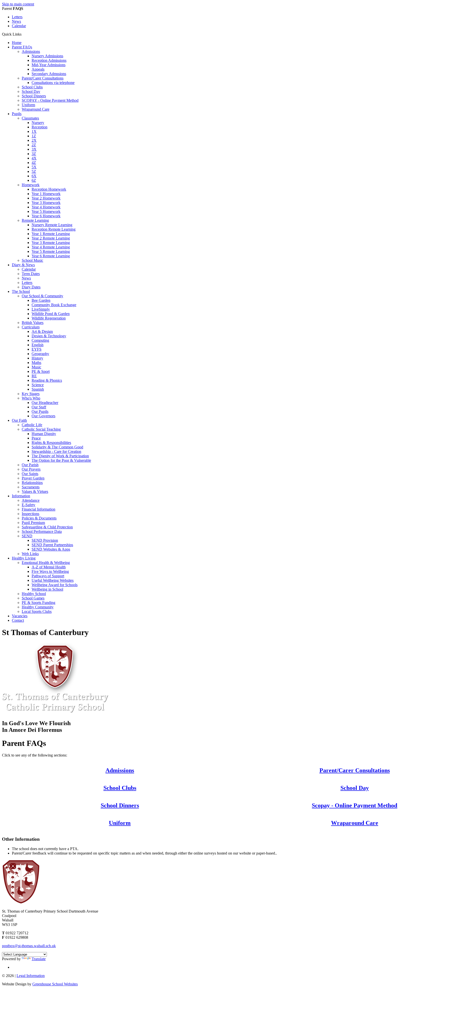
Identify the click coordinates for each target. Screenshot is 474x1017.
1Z (34, 136)
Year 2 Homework (46, 198)
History (37, 358)
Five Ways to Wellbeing (50, 571)
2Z (34, 145)
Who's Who (31, 398)
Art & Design (42, 331)
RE (34, 376)
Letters (17, 17)
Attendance (31, 500)
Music (36, 367)
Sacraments (31, 487)
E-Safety (28, 505)
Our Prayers (31, 469)
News (16, 21)
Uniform (28, 105)
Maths (36, 362)
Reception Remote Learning (54, 229)
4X (34, 158)
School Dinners (34, 96)
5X (34, 167)
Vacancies (19, 616)
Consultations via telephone (53, 82)
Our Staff (39, 407)
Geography (40, 354)
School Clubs (32, 87)
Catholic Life (32, 425)
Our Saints (30, 474)
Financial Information (38, 509)
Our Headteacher (45, 402)
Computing (40, 340)
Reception (39, 127)
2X (34, 140)
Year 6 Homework (46, 216)
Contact (18, 620)
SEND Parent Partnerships (52, 545)
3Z (34, 154)
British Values (32, 322)
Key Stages (31, 394)
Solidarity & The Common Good (57, 447)
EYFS (36, 349)
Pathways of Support (48, 576)
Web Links (30, 554)
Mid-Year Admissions (48, 65)
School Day (31, 91)
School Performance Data (42, 531)
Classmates (30, 118)
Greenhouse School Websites (55, 984)
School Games (33, 598)
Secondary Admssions (49, 74)
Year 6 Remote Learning (51, 256)
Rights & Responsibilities (51, 442)
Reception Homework (49, 189)
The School (21, 291)
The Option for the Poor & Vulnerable (61, 460)
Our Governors (43, 416)
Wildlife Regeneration (49, 318)
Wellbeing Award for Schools (55, 585)
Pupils (16, 114)
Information (21, 496)
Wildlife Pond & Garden (51, 314)
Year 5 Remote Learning (51, 251)
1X (34, 131)
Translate (39, 959)
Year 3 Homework (46, 202)
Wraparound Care (35, 109)
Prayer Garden (33, 478)
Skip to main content (18, 4)
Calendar (19, 26)
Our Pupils (40, 411)
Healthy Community (38, 607)
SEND (27, 536)
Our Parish (30, 465)
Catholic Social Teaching (41, 429)
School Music (32, 260)
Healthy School (34, 594)
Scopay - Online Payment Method (354, 805)
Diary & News (23, 265)
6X (34, 176)
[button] (23, 34)
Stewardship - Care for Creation (56, 451)
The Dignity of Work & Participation (60, 456)
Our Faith (19, 420)
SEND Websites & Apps (51, 549)
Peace (36, 438)
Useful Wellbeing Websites (53, 580)
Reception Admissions (49, 60)
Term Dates (31, 274)
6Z (34, 180)
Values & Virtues (35, 491)
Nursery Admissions (47, 56)
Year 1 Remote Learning (51, 234)
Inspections (30, 514)
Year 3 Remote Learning (51, 242)
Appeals (38, 69)
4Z (34, 162)
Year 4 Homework (46, 207)
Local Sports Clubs (37, 611)
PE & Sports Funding (38, 602)
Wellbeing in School (47, 589)
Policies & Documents (39, 518)
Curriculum (31, 327)
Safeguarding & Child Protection (47, 527)
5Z (34, 171)
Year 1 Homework (46, 194)
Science (38, 385)
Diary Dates (31, 287)
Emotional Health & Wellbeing (46, 562)
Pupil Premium (33, 522)
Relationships (32, 482)
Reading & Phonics (47, 380)
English (37, 345)
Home (16, 42)
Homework (31, 185)
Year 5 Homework (46, 211)
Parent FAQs (22, 47)
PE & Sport (41, 371)
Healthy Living (24, 558)
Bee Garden (41, 300)
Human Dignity (44, 434)
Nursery (38, 122)
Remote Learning (35, 220)
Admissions (31, 51)
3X (34, 149)
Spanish (38, 389)
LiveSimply (41, 309)
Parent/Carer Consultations (42, 78)
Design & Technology (49, 336)
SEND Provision (45, 540)
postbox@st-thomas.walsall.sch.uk (29, 946)
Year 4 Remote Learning (51, 247)
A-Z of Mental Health (49, 567)
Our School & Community (42, 296)
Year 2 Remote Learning (51, 238)
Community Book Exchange (54, 305)
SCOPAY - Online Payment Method (50, 100)
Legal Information (31, 976)
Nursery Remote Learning (52, 225)
